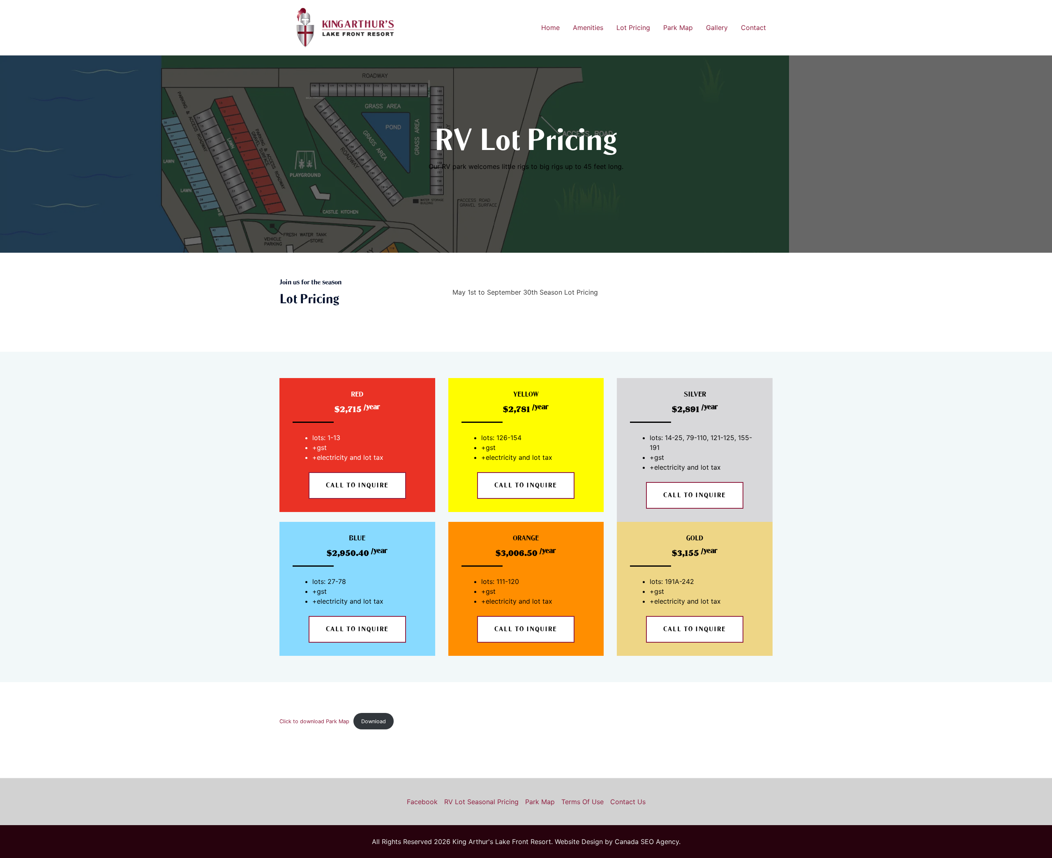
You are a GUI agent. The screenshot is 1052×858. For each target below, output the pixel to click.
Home (550, 27)
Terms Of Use (582, 802)
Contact (753, 27)
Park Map (678, 27)
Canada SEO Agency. (648, 841)
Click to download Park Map (314, 721)
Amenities (588, 27)
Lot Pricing (633, 27)
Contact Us (628, 802)
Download (373, 721)
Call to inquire (357, 485)
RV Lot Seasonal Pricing (481, 802)
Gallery (717, 27)
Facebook (422, 802)
